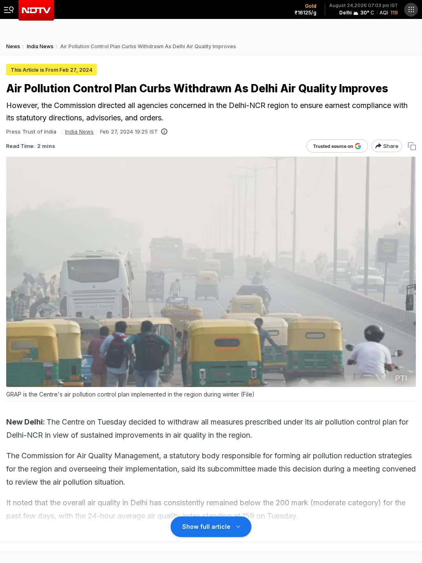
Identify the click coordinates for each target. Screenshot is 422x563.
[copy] (412, 146)
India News (79, 131)
